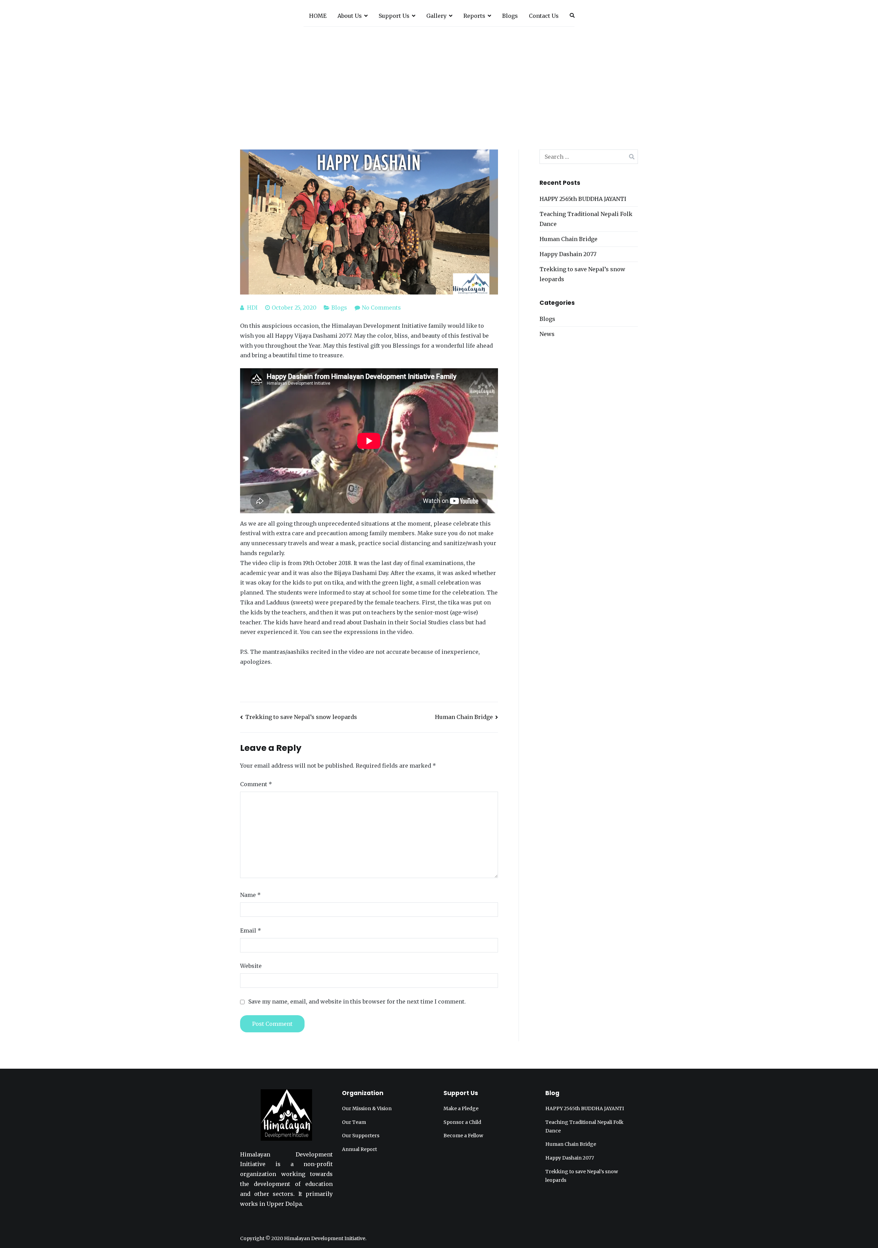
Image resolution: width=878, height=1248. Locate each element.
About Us (349, 15)
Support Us (394, 15)
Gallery (436, 15)
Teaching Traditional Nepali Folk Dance (585, 219)
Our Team (354, 1122)
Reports (474, 15)
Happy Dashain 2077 (567, 254)
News (547, 334)
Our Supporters (360, 1135)
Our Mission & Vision (367, 1108)
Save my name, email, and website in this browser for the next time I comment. (357, 1001)
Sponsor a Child (462, 1122)
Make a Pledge (460, 1108)
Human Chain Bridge (464, 716)
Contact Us (544, 15)
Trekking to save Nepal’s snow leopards (301, 716)
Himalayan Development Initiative (324, 1238)
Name (250, 894)
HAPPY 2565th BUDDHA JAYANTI (582, 198)
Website (251, 965)
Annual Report (359, 1149)
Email (250, 930)
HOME (318, 15)
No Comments (381, 307)
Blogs (510, 15)
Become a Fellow (463, 1135)
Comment (256, 784)
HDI (252, 307)
